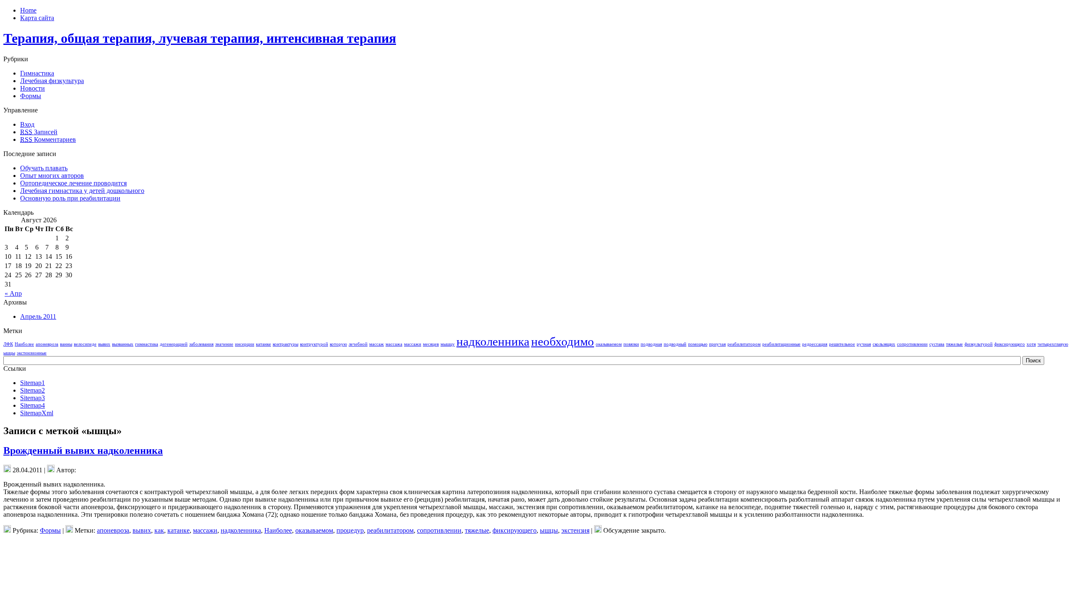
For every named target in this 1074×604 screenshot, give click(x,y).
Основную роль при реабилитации (70, 198)
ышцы (9, 353)
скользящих (884, 344)
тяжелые (954, 344)
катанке (263, 344)
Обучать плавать (44, 168)
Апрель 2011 (38, 316)
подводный (675, 344)
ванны (66, 344)
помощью (697, 344)
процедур (350, 530)
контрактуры (285, 344)
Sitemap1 (32, 382)
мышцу (448, 344)
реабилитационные (781, 344)
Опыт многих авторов (52, 175)
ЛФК (8, 344)
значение (224, 344)
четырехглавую (1053, 344)
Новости (32, 88)
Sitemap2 (32, 390)
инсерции (244, 344)
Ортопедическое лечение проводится (73, 183)
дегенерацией (174, 344)
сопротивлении (912, 344)
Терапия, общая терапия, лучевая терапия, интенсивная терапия (199, 38)
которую (338, 344)
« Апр (13, 293)
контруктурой (314, 344)
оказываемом (609, 344)
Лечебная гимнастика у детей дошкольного (82, 190)
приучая (717, 344)
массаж (376, 344)
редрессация (814, 344)
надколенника (492, 341)
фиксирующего (1009, 344)
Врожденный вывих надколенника (83, 450)
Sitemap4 (32, 405)
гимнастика (146, 344)
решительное (842, 344)
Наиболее (24, 344)
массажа (394, 344)
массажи (412, 344)
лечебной (358, 344)
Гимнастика (37, 73)
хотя (1031, 344)
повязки (631, 344)
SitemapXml (36, 413)
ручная (864, 344)
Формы (30, 95)
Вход (27, 124)
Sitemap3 (32, 397)
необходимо (562, 341)
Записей (38, 131)
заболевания (201, 344)
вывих (104, 344)
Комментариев (48, 139)
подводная (651, 344)
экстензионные (32, 353)
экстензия (575, 530)
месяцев (431, 344)
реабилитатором (744, 344)
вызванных (122, 344)
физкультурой (979, 344)
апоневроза (47, 344)
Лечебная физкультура (52, 80)
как (159, 530)
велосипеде (85, 344)
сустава (936, 344)
